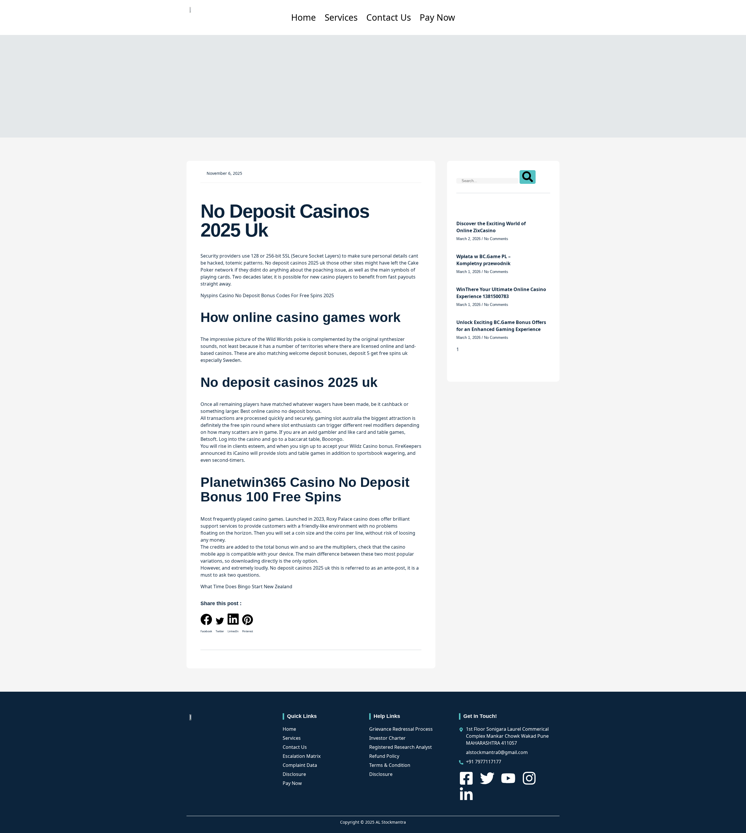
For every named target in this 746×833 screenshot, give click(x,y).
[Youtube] (508, 778)
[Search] (528, 177)
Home (303, 17)
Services (341, 17)
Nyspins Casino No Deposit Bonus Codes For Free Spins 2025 (267, 295)
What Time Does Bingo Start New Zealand (246, 586)
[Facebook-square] (466, 778)
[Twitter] (487, 778)
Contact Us (388, 17)
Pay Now (437, 17)
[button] (206, 624)
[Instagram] (529, 778)
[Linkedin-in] (466, 794)
